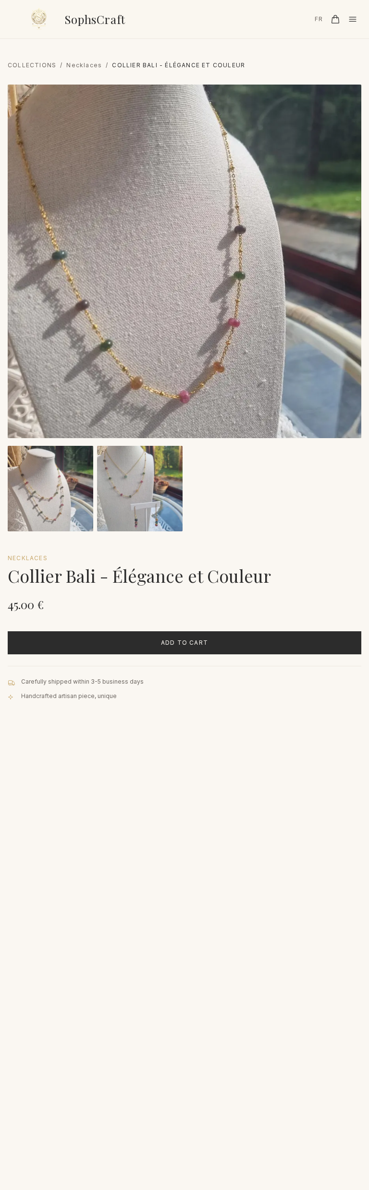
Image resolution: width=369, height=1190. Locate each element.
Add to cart (184, 642)
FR (319, 19)
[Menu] (352, 19)
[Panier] (335, 19)
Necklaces (84, 65)
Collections (32, 65)
